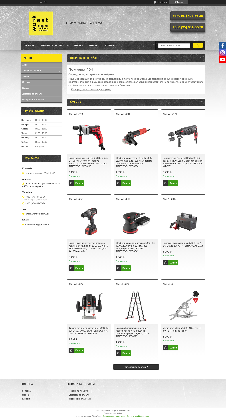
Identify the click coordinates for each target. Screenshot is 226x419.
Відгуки (25, 88)
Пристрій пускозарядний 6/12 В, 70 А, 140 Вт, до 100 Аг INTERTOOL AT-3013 (183, 244)
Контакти (111, 45)
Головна (29, 45)
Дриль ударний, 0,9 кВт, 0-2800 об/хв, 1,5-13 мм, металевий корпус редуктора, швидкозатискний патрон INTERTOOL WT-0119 (88, 162)
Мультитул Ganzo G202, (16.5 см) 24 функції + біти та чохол (182, 329)
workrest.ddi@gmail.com (37, 224)
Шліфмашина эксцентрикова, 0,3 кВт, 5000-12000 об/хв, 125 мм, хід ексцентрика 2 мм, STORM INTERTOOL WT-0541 (135, 247)
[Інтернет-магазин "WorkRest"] (41, 23)
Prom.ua (127, 410)
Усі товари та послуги (135, 367)
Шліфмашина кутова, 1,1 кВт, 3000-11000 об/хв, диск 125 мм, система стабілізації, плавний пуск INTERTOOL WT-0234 (134, 162)
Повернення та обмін (33, 99)
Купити (79, 183)
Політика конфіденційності (138, 416)
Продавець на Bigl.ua (113, 413)
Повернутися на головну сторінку (91, 89)
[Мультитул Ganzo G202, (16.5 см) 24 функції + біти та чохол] (183, 307)
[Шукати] (198, 45)
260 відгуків (162, 2)
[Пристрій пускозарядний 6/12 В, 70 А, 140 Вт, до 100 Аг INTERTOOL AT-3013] (183, 222)
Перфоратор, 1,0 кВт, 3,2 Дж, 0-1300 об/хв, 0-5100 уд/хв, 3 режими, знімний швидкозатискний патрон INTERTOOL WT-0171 (183, 162)
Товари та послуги (52, 45)
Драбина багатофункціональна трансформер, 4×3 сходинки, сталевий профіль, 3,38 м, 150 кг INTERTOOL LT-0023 (133, 332)
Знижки (78, 45)
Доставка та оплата (32, 94)
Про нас (94, 45)
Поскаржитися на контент (114, 416)
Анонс (25, 65)
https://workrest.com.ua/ (37, 213)
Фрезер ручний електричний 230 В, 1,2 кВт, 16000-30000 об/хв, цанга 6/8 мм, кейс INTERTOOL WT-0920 (89, 331)
